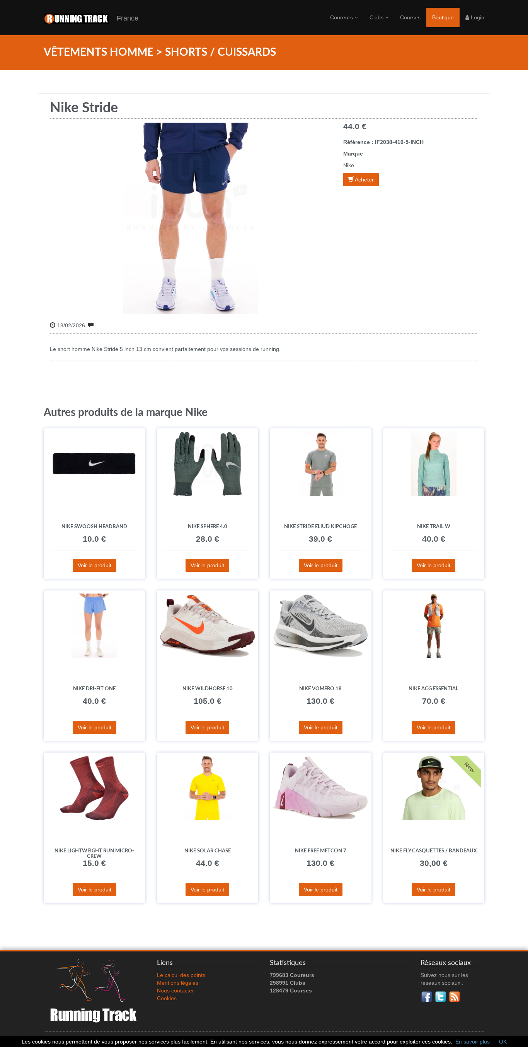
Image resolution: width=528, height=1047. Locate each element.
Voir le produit (94, 565)
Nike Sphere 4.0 (207, 526)
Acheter (364, 179)
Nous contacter (175, 990)
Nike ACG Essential (433, 688)
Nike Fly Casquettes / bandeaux (433, 851)
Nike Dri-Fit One (94, 688)
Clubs (377, 17)
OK (503, 1041)
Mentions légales (177, 983)
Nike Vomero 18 (320, 688)
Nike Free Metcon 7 (320, 851)
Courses (410, 17)
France (123, 18)
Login (476, 17)
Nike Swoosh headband (94, 526)
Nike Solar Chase (207, 851)
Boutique (443, 17)
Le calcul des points (181, 975)
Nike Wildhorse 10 (207, 688)
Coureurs (342, 17)
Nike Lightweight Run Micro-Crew (94, 854)
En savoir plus (472, 1041)
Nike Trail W (433, 526)
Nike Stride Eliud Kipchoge (320, 526)
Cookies (167, 998)
